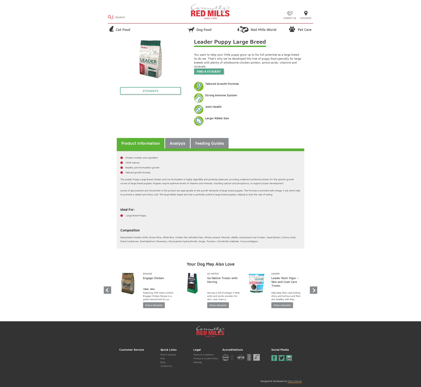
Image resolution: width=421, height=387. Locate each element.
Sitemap (197, 362)
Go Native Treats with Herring (222, 280)
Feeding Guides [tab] (209, 143)
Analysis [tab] (177, 143)
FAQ (163, 358)
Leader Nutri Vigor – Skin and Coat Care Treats (285, 281)
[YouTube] (289, 358)
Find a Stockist (153, 305)
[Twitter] (282, 358)
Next (313, 290)
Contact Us (289, 18)
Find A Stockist (168, 354)
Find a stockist (209, 71)
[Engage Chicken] (128, 283)
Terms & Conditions (203, 354)
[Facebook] (274, 358)
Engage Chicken (153, 278)
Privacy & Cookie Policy (205, 358)
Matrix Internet (295, 381)
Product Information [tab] (140, 143)
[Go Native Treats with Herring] (192, 283)
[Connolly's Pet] (210, 11)
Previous (107, 290)
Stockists (305, 18)
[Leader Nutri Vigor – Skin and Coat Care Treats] (256, 283)
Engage (147, 273)
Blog (163, 362)
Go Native (213, 273)
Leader (275, 273)
